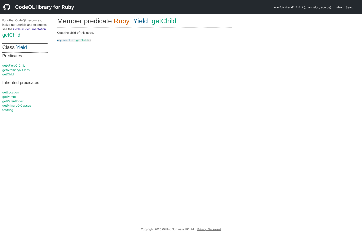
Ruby (121, 21)
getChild (11, 35)
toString (7, 110)
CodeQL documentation (29, 29)
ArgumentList (66, 40)
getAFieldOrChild (14, 65)
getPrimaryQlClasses (16, 105)
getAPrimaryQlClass (16, 70)
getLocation (10, 92)
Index (338, 7)
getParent (9, 96)
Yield (21, 47)
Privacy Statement (209, 229)
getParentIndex (13, 101)
